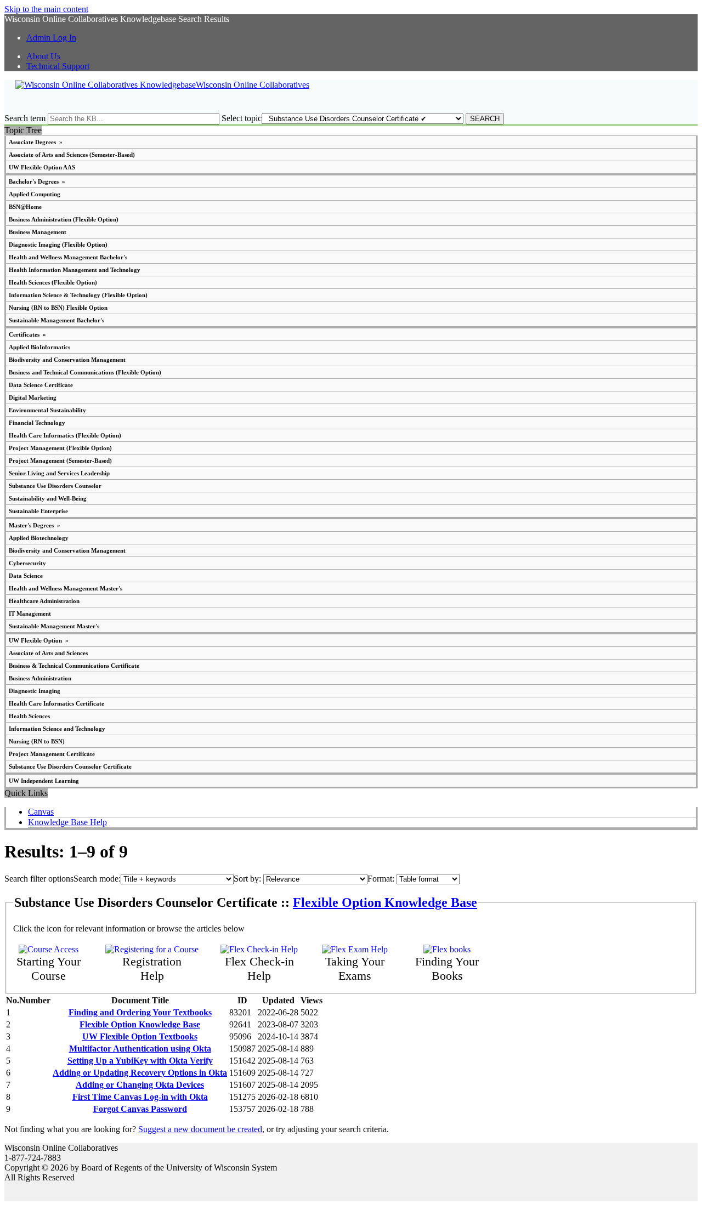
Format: (380, 878)
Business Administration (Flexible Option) (63, 219)
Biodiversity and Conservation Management (67, 359)
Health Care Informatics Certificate (56, 703)
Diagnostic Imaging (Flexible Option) (58, 244)
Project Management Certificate (52, 754)
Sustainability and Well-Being (48, 498)
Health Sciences (29, 716)
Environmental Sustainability (47, 410)
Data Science (26, 575)
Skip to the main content (46, 9)
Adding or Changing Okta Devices (140, 1084)
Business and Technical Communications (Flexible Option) (85, 372)
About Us (43, 56)
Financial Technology (37, 422)
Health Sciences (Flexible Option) (53, 282)
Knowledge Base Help (67, 822)
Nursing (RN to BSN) (37, 741)
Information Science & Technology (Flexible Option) (78, 295)
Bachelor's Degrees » (37, 181)
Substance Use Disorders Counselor (55, 485)
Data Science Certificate (41, 385)
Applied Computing (34, 194)
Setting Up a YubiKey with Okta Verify (140, 1060)
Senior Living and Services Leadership (59, 473)
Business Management (37, 232)
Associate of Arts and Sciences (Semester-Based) (72, 154)
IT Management (30, 613)
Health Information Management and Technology (74, 269)
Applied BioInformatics (39, 347)
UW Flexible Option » (39, 640)
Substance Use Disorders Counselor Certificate (70, 766)
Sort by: (247, 878)
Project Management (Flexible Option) (60, 448)
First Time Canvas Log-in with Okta (140, 1096)
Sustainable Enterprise (38, 511)
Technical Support (57, 66)
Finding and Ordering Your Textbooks (140, 1012)
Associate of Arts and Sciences (48, 653)
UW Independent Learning (44, 780)
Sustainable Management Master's (54, 626)
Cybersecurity (27, 563)
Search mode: (97, 878)
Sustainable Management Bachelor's (56, 320)
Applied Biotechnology (39, 538)
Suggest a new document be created (200, 1129)
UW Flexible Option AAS (42, 167)
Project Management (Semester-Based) (60, 460)
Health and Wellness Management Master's (65, 588)
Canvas (41, 811)
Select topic (242, 118)
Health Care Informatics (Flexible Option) (65, 435)
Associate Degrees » (36, 142)
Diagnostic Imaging (34, 691)
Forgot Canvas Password (140, 1109)
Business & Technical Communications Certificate (74, 665)
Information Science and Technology (57, 728)
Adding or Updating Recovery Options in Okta (140, 1072)
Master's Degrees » (34, 525)
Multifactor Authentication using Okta (140, 1048)
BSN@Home (25, 206)
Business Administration (40, 678)
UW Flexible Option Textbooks (139, 1036)
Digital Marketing (32, 397)
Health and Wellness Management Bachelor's (68, 257)
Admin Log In (51, 37)
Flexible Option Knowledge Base (385, 902)
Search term (25, 118)
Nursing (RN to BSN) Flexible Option (58, 307)
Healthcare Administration (44, 601)
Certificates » (27, 334)
